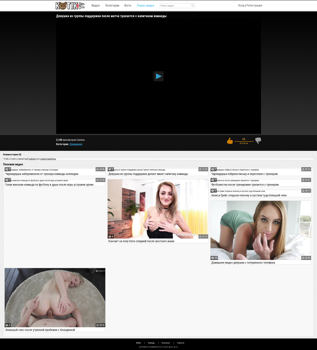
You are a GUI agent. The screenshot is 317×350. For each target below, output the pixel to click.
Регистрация (254, 5)
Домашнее (76, 144)
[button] (158, 76)
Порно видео (145, 5)
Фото (127, 5)
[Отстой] (258, 140)
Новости (180, 343)
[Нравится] (230, 140)
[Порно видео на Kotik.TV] (70, 5)
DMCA (138, 343)
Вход (241, 5)
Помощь (151, 343)
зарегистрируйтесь (48, 159)
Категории (112, 5)
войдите (32, 159)
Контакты (166, 343)
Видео (95, 5)
